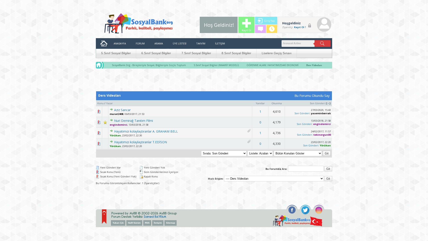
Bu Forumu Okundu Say (312, 95)
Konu (100, 103)
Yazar (109, 103)
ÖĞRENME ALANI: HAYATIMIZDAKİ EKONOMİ (272, 65)
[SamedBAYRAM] (155, 216)
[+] (328, 103)
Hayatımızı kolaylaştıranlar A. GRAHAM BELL (146, 131)
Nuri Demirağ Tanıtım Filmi (133, 120)
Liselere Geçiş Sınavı (277, 53)
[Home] (104, 65)
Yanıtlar (260, 103)
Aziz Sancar (122, 110)
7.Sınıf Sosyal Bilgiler (196, 53)
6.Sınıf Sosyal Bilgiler (156, 53)
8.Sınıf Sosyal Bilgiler (236, 53)
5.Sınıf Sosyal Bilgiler (116, 53)
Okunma (277, 103)
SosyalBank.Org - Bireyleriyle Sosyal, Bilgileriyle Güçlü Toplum (149, 65)
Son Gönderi (317, 103)
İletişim (158, 223)
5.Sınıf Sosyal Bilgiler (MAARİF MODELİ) (216, 65)
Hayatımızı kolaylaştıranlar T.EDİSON (140, 142)
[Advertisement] (214, 81)
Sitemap (170, 223)
